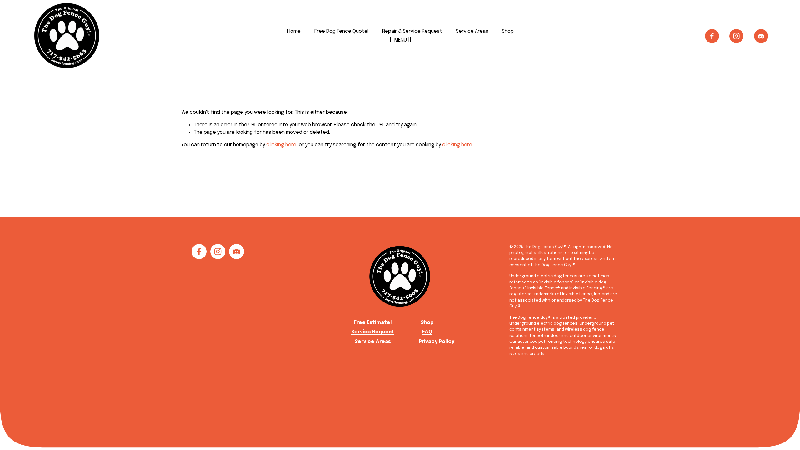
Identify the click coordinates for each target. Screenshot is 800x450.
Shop (508, 31)
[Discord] (761, 36)
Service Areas (472, 31)
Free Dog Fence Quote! (341, 31)
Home (294, 31)
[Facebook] (712, 36)
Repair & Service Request (412, 31)
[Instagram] (736, 36)
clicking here (281, 145)
